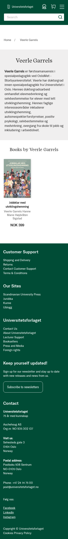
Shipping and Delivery (16, 260)
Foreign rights (11, 350)
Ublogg (7, 307)
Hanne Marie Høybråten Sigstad (19, 215)
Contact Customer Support (19, 268)
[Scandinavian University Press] (20, 6)
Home (8, 40)
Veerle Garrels (13, 211)
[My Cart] (53, 6)
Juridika (8, 299)
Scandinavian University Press (22, 294)
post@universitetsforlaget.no (21, 487)
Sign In (44, 6)
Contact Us (10, 328)
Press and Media (13, 346)
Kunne (7, 303)
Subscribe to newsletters (23, 387)
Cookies (8, 533)
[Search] (60, 17)
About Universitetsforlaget (19, 333)
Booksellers (10, 341)
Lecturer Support (13, 337)
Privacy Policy (22, 533)
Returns (8, 264)
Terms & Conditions (15, 273)
